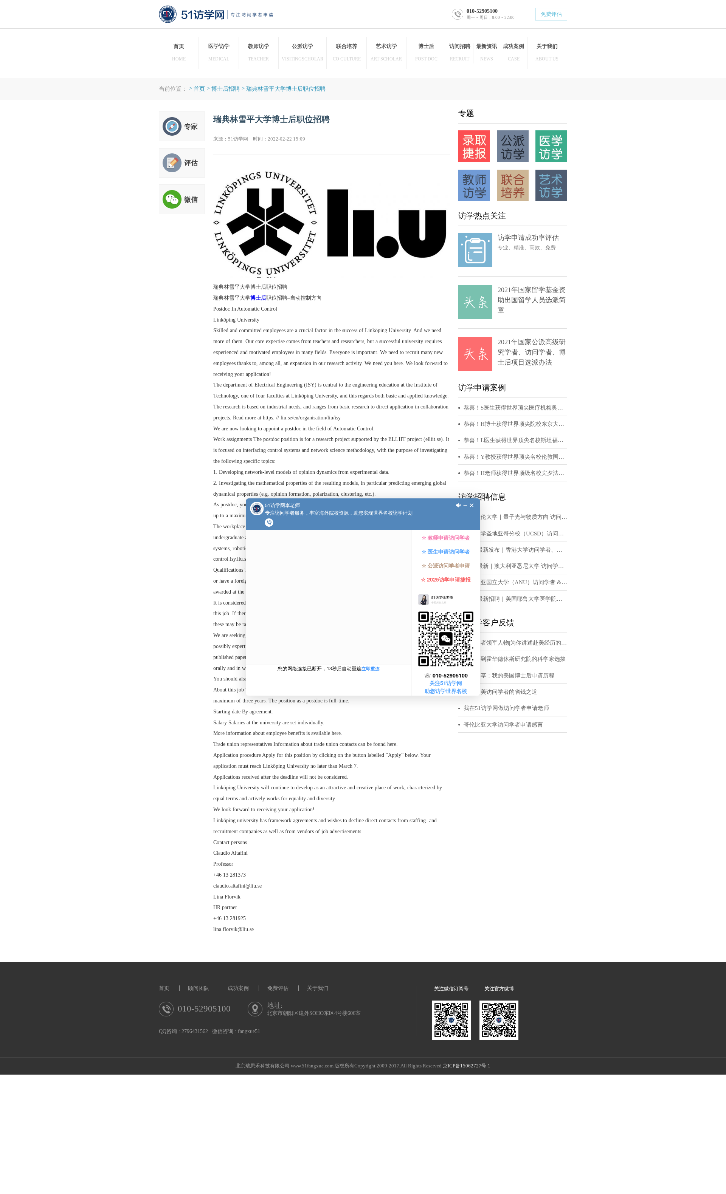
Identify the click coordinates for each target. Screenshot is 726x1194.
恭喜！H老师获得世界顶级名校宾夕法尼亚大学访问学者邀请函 (515, 473)
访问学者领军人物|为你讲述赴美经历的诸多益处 (515, 643)
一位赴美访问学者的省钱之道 (500, 692)
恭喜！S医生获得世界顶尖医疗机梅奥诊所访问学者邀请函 (515, 408)
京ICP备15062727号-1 (466, 1066)
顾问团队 (198, 988)
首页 (199, 88)
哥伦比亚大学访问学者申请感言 (503, 725)
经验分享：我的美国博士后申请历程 (509, 676)
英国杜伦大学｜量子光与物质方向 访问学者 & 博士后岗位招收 (515, 517)
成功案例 (238, 988)
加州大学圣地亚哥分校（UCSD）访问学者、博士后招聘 (515, 533)
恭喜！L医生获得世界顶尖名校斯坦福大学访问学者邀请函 (515, 440)
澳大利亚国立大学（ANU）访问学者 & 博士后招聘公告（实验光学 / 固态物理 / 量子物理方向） (515, 582)
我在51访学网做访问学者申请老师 (506, 708)
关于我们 (317, 988)
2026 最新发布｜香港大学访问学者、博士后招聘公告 (515, 550)
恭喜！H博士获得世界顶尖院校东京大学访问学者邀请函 (515, 424)
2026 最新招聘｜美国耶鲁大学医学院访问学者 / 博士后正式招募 (515, 599)
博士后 (258, 298)
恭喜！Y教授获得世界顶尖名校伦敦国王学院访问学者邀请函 (515, 457)
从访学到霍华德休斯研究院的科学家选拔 (515, 659)
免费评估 (551, 14)
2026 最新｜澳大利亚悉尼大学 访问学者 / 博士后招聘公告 (515, 566)
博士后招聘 (225, 88)
